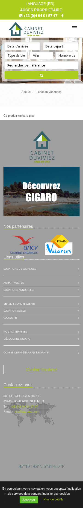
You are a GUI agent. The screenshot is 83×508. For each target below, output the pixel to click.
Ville (36, 55)
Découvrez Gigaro (16, 338)
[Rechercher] (41, 75)
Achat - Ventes (13, 282)
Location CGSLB (14, 310)
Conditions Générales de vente (26, 352)
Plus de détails (53, 499)
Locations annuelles (18, 289)
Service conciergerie (19, 303)
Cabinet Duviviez (41, 369)
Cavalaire (10, 317)
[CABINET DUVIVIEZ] (25, 27)
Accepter (28, 499)
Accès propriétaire (41, 9)
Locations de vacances (19, 268)
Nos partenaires (15, 331)
